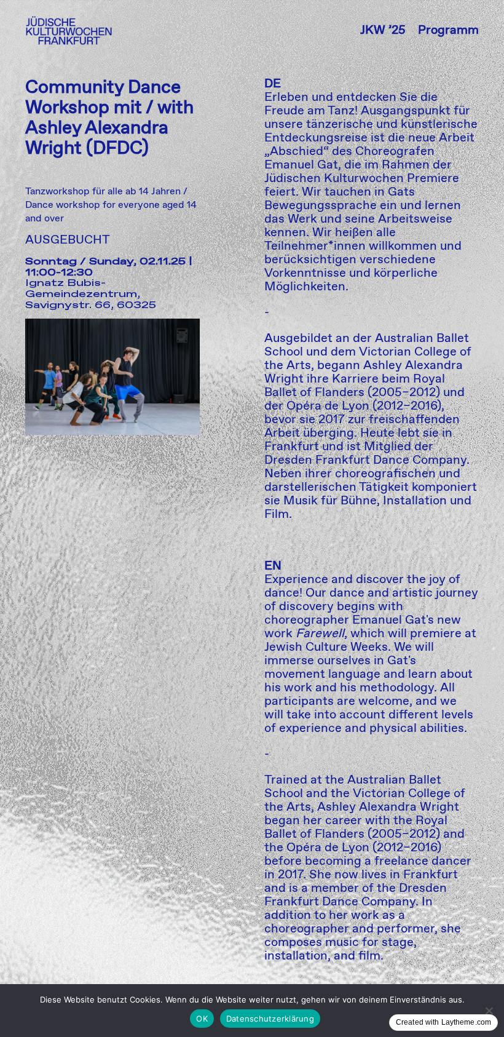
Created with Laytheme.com (443, 1022)
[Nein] (488, 1010)
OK (202, 1018)
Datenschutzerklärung (270, 1018)
